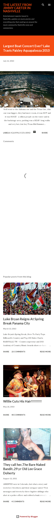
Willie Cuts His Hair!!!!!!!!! (22, 401)
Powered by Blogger (28, 516)
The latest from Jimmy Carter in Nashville (17, 8)
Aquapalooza (17, 133)
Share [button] (45, 133)
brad (28, 133)
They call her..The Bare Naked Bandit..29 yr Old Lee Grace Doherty (24, 469)
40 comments (18, 415)
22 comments (18, 351)
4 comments (18, 501)
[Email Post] (34, 133)
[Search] (43, 4)
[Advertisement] (27, 239)
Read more (45, 351)
